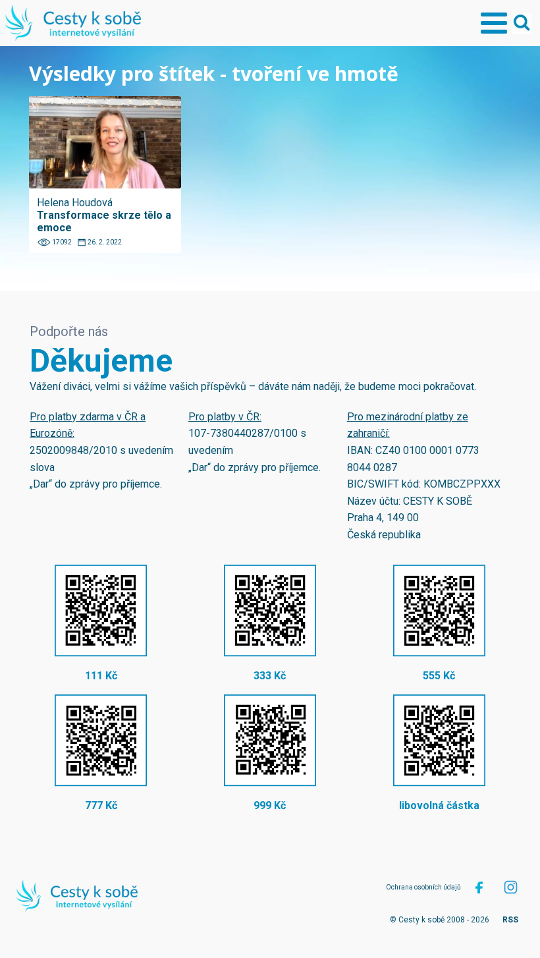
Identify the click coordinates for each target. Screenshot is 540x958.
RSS (510, 919)
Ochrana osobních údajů (423, 887)
